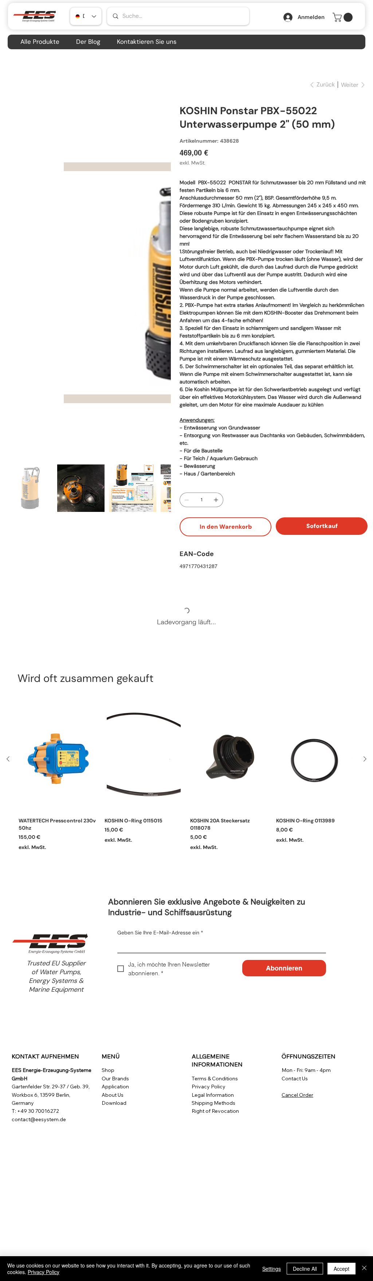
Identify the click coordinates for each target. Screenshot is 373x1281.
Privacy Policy (208, 1086)
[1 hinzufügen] (216, 500)
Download (114, 1103)
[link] (344, 17)
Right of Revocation (215, 1111)
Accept (341, 1268)
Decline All (305, 1268)
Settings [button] (271, 1268)
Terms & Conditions (215, 1078)
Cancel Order (297, 1095)
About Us (112, 1095)
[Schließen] (364, 1268)
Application (115, 1086)
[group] (186, 782)
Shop (108, 1070)
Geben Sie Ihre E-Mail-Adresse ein (160, 932)
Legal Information (213, 1095)
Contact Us (295, 1078)
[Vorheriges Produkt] (8, 759)
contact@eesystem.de (39, 1119)
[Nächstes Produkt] (365, 759)
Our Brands (115, 1078)
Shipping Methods (213, 1103)
